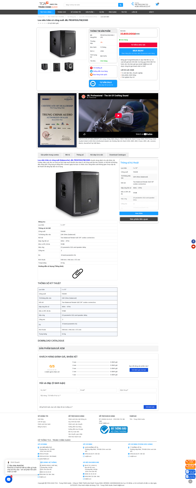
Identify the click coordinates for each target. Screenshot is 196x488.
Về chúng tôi (76, 12)
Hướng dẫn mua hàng (74, 427)
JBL (101, 42)
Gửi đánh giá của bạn (139, 370)
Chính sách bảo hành (44, 424)
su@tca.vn (88, 456)
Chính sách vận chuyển (75, 424)
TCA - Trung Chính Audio (137, 419)
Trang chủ (62, 12)
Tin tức (124, 12)
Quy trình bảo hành (74, 422)
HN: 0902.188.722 (141, 4)
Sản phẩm (90, 12)
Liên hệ (134, 12)
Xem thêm (139, 213)
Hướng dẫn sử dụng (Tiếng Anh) (50, 266)
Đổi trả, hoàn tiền (73, 432)
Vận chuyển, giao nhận (75, 434)
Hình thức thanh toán (74, 437)
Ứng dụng (112, 12)
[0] (156, 5)
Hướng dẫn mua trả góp (75, 429)
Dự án (101, 12)
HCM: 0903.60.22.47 (142, 6)
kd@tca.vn (43, 477)
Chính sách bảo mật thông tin (77, 419)
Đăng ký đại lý (42, 427)
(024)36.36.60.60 (106, 419)
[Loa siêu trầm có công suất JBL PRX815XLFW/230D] (63, 44)
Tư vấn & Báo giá (138, 45)
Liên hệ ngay (42, 422)
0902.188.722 (117, 419)
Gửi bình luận (150, 407)
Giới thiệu (41, 419)
